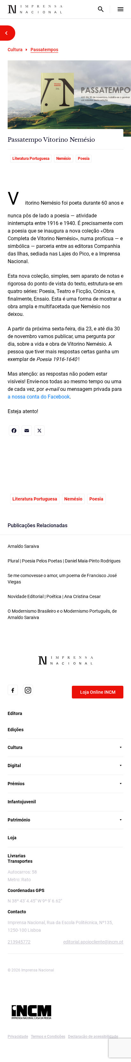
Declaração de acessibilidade (93, 1036)
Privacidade (18, 1036)
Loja (12, 837)
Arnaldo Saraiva (23, 546)
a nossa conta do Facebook (39, 397)
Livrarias (16, 855)
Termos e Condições (48, 1036)
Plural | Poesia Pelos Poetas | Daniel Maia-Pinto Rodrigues (64, 560)
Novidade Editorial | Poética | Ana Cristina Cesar (54, 596)
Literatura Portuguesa (30, 158)
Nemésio (63, 158)
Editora (15, 713)
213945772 (19, 941)
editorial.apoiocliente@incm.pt (93, 941)
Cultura (15, 49)
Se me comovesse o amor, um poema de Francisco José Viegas (62, 578)
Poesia (83, 158)
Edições (16, 729)
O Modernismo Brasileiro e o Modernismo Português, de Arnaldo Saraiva (62, 614)
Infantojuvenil (22, 801)
